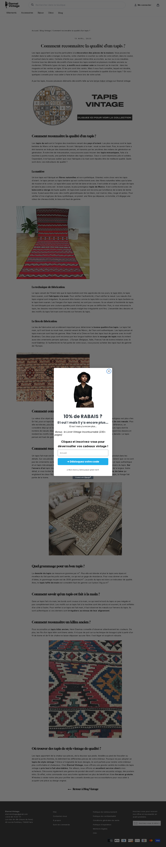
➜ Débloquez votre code (83, 461)
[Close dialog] (109, 371)
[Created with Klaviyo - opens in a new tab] (83, 477)
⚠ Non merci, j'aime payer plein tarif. (83, 470)
